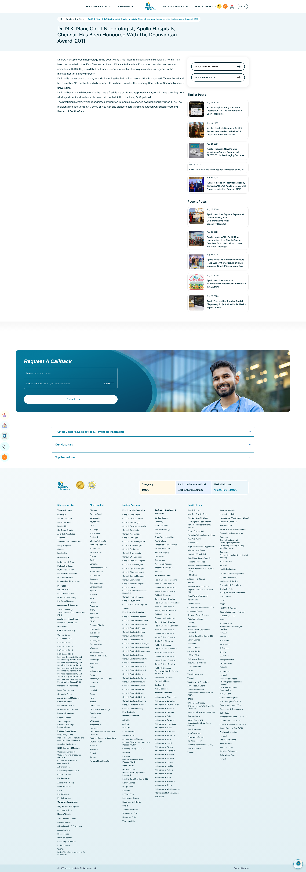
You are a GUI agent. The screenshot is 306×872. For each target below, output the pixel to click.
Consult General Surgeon (133, 576)
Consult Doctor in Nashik (133, 689)
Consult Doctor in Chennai (134, 617)
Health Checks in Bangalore (167, 626)
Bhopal (93, 753)
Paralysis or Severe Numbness (233, 529)
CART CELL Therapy (196, 703)
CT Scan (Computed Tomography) (228, 688)
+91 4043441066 (190, 490)
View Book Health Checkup (5, 436)
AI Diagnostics (226, 623)
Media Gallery (63, 794)
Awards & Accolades (66, 534)
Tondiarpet (94, 529)
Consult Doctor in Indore (133, 663)
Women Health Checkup (165, 587)
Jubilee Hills (95, 633)
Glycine (223, 652)
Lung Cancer (127, 787)
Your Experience (162, 689)
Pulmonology (160, 541)
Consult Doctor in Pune (132, 640)
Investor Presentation (66, 731)
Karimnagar (94, 637)
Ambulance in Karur (163, 739)
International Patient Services (167, 793)
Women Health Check (164, 633)
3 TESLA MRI (225, 596)
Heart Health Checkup (164, 584)
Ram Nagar (94, 660)
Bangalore (94, 564)
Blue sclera (224, 552)
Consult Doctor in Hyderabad (135, 620)
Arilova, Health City (98, 656)
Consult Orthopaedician (132, 518)
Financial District (97, 625)
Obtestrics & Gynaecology (166, 545)
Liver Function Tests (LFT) (231, 720)
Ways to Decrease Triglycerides (201, 546)
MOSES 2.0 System (228, 608)
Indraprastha (95, 671)
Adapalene (224, 640)
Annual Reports (64, 721)
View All (125, 608)
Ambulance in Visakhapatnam (167, 789)
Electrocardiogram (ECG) (230, 705)
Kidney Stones (128, 783)
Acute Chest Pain (227, 514)
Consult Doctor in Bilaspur (133, 655)
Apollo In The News (75, 19)
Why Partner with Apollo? (68, 806)
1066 (232, 8)
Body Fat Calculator (228, 751)
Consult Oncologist (130, 530)
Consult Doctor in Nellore (133, 697)
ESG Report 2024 (65, 646)
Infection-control (64, 838)
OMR (92, 525)
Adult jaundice (226, 561)
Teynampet (95, 522)
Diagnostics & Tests (228, 679)
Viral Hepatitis (128, 821)
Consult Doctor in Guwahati (134, 659)
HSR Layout (95, 575)
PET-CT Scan (225, 694)
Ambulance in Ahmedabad (166, 697)
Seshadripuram (96, 583)
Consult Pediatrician (131, 549)
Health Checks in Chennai (166, 580)
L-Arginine (224, 656)
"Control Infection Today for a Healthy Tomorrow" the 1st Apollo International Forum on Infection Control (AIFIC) (226, 186)
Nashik (93, 702)
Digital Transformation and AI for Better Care (71, 853)
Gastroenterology (162, 529)
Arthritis (126, 720)
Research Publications (67, 623)
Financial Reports (65, 718)
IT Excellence (63, 834)
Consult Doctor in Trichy (132, 705)
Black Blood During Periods (199, 558)
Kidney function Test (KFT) (231, 728)
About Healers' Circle (66, 818)
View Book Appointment (5, 415)
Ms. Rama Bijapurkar (66, 601)
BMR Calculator (226, 747)
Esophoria (224, 537)
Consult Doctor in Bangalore (134, 624)
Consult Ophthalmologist (133, 568)
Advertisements (64, 767)
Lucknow (94, 682)
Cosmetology (160, 560)
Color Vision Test (227, 755)
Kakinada (94, 663)
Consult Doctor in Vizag (132, 708)
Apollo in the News (65, 783)
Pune (92, 698)
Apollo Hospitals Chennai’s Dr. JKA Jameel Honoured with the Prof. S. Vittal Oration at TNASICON (224, 131)
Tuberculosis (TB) (129, 813)
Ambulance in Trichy (163, 785)
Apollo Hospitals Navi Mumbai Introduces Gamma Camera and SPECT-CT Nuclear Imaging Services (225, 152)
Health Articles (193, 510)
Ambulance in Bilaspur (164, 708)
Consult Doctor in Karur (132, 674)
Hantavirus (192, 626)
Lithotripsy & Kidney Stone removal (199, 724)
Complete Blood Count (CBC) (233, 724)
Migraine (126, 790)
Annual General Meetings (68, 698)
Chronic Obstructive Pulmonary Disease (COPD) (136, 743)
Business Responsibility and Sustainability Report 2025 (69, 675)
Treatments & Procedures (198, 682)
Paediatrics (159, 556)
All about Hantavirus (196, 579)
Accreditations (63, 830)
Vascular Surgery (162, 552)
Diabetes (126, 752)
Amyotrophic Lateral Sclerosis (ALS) (200, 590)
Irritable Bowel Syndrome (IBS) (135, 779)
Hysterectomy (193, 716)
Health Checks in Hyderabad (167, 603)
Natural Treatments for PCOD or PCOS (201, 570)
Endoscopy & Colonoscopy (231, 709)
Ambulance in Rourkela (165, 781)
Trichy (92, 610)
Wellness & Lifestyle (228, 732)
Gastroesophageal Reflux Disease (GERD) (133, 760)
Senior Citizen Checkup (165, 599)
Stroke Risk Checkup (164, 641)
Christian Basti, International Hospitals (102, 732)
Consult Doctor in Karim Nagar (135, 643)
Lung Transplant (194, 733)
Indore (92, 686)
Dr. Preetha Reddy (65, 566)
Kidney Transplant (195, 720)
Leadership (62, 526)
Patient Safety (63, 845)
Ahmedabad (95, 705)
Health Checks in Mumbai (166, 649)
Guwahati (94, 728)
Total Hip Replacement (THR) (200, 745)
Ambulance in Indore (163, 728)
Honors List (62, 626)
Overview (61, 515)
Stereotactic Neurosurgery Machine (231, 627)
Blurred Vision (128, 731)
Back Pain (126, 728)
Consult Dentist (129, 587)
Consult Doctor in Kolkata (133, 632)
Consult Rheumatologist (133, 572)
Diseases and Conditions (198, 586)
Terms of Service (241, 868)
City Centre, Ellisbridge (100, 709)
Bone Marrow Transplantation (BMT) (200, 694)
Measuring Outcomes (66, 841)
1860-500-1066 (225, 490)
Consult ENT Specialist (132, 557)
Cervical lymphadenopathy (231, 533)
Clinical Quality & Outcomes (69, 826)
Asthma (125, 724)
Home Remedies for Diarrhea (199, 566)
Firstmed (94, 537)
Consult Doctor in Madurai (133, 682)
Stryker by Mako (226, 589)
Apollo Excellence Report (68, 619)
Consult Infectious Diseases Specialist (134, 591)
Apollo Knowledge (65, 609)
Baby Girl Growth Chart (197, 514)
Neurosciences (161, 525)
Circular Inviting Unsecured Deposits (69, 756)
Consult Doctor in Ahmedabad (135, 647)
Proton (93, 556)
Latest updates (64, 822)
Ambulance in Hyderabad (165, 724)
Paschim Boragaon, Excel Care (103, 738)
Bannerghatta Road (98, 568)
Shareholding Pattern (66, 744)
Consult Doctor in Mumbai (133, 628)
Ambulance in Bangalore (165, 701)
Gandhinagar (95, 713)
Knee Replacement (195, 690)
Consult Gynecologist (132, 553)
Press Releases (64, 787)
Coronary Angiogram (228, 697)
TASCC (60, 849)
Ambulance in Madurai (164, 754)
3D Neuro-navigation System (232, 593)
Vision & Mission (64, 518)
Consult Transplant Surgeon (134, 604)
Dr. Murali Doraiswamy (66, 597)
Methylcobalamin (227, 660)
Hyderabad (94, 617)
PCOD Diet (192, 575)
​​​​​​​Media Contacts (64, 798)
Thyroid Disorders (130, 809)
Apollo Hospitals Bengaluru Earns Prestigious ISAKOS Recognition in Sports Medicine (225, 110)
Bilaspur (93, 746)
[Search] (225, 6)
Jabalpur (93, 757)
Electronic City (96, 571)
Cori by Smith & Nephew (230, 585)
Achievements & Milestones (69, 541)
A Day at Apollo (64, 545)
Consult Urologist (130, 538)
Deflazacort (224, 648)
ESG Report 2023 (65, 642)
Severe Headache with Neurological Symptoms (230, 541)
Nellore (93, 602)
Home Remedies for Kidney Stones (199, 526)
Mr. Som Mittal (63, 590)
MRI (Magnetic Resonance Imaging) (231, 683)
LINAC (222, 600)
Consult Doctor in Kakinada (134, 666)
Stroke (125, 806)
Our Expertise (161, 685)
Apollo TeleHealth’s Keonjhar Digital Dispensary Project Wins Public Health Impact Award (226, 304)
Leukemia (191, 644)
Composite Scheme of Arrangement (67, 761)
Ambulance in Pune (163, 777)
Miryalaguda (95, 640)
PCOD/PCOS (128, 794)
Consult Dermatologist (132, 580)
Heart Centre (96, 552)
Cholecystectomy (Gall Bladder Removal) (200, 707)
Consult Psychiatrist (131, 601)
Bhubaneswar (96, 742)
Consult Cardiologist (131, 515)
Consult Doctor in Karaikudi (134, 670)
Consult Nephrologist (131, 534)
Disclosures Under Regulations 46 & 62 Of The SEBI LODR (70, 739)
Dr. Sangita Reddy (65, 577)
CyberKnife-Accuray (228, 577)
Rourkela (94, 749)
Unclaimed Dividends (66, 752)
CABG (190, 699)
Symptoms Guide (227, 510)
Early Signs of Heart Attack (199, 522)
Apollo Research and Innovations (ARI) (71, 613)
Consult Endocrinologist (133, 584)
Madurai (93, 594)
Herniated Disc (128, 769)
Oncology (159, 522)
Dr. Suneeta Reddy (65, 570)
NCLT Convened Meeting (68, 748)
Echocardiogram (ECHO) (230, 701)
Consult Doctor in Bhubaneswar (136, 651)
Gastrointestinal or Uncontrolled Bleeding (234, 556)
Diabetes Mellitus (195, 619)
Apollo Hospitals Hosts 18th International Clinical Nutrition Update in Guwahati (226, 283)
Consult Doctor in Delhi (132, 636)
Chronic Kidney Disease (132, 739)
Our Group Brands (65, 530)
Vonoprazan (225, 671)
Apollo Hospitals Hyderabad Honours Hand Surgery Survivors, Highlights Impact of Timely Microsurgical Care (225, 262)
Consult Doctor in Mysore (133, 686)
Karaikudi (94, 614)
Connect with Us (64, 810)
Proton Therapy (194, 748)
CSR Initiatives (63, 635)
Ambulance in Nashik (164, 766)
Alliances (61, 538)
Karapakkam (95, 548)
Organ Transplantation (164, 537)
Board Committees (65, 690)
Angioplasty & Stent (196, 686)
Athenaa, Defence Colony (101, 679)
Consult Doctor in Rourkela (134, 701)
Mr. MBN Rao (63, 586)
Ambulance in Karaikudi (165, 735)
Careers (60, 549)
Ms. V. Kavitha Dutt (65, 593)
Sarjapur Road (96, 587)
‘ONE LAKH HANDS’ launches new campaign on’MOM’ (216, 169)
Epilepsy (126, 756)
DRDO (92, 621)
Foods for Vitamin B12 (196, 554)
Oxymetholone (226, 663)
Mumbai (93, 690)
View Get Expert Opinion (5, 446)
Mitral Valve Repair (195, 737)
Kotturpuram (95, 533)
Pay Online (159, 797)
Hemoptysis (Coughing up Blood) (234, 518)
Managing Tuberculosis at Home (201, 535)
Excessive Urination (228, 522)
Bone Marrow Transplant (197, 596)
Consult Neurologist (131, 522)
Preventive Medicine (163, 564)
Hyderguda (94, 629)
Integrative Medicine (164, 568)
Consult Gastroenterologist (134, 526)
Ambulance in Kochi (163, 743)
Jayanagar (94, 579)
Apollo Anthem (63, 522)
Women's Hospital (98, 545)
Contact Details (64, 774)
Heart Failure (128, 766)
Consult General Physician (133, 541)
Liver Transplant (194, 729)
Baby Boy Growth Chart (197, 518)
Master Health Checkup (165, 591)
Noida (92, 675)
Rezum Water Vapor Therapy (232, 612)
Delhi (92, 667)
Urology (158, 533)
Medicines (224, 637)
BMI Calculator (226, 743)
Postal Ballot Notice (66, 705)
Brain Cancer (192, 600)
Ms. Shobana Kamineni (67, 574)
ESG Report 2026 (65, 654)
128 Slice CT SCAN (228, 616)
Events (60, 790)
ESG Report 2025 (65, 650)
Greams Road (96, 514)
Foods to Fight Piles (196, 562)
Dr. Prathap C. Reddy (66, 562)
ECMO (222, 604)
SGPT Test (224, 713)
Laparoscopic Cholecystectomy (201, 712)
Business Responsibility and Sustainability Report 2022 (69, 658)
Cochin (93, 560)
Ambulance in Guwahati (165, 720)
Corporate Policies (65, 694)
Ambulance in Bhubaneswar (166, 705)
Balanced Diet (193, 543)
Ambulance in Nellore (164, 770)
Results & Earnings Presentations (65, 725)
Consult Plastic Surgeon (132, 564)
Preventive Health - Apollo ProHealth (166, 672)
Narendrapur (95, 725)
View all (190, 583)
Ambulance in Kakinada (165, 731)
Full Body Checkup (163, 595)
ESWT (222, 619)
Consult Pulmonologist (132, 545)
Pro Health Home (162, 681)
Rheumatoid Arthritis (131, 802)
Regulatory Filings (65, 735)
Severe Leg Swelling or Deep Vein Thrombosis (232, 547)
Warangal (94, 648)
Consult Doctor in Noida (132, 693)
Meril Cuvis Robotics (229, 581)
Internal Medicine (162, 548)
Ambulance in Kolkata (164, 747)
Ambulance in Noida (163, 774)
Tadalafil (223, 667)
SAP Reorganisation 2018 (68, 771)
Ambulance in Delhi (163, 716)
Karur (92, 598)
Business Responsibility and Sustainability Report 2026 (69, 680)
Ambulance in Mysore (164, 762)
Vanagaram (94, 518)
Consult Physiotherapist (133, 597)
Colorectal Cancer (195, 611)
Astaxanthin (225, 644)
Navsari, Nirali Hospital (99, 761)
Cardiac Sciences (162, 518)
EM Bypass (94, 721)
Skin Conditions (194, 667)
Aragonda (94, 606)
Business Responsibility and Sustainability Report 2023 (69, 664)
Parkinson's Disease (130, 798)
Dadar (92, 694)
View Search (5, 457)
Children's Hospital (98, 541)
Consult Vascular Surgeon (133, 561)
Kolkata (93, 717)
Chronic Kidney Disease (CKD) (200, 607)
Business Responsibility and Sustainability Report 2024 (69, 669)
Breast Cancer (128, 735)
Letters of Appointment (67, 709)
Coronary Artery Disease (133, 749)
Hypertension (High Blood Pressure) (133, 773)
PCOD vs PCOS (194, 539)
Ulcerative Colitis (129, 817)
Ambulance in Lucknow (165, 751)
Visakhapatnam (96, 652)
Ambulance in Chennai (164, 712)
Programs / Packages (164, 677)
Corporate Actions (65, 702)
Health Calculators (228, 740)
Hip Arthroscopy (194, 741)
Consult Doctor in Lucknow (134, 678)
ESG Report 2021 (64, 639)
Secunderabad (96, 644)
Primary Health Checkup (165, 610)
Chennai (93, 510)
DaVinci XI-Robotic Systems (232, 574)
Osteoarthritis (193, 651)
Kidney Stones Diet (195, 531)
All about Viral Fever (196, 550)
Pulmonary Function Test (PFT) (233, 717)
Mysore (93, 591)
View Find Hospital (5, 425)
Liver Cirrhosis (193, 647)
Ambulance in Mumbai (164, 758)
